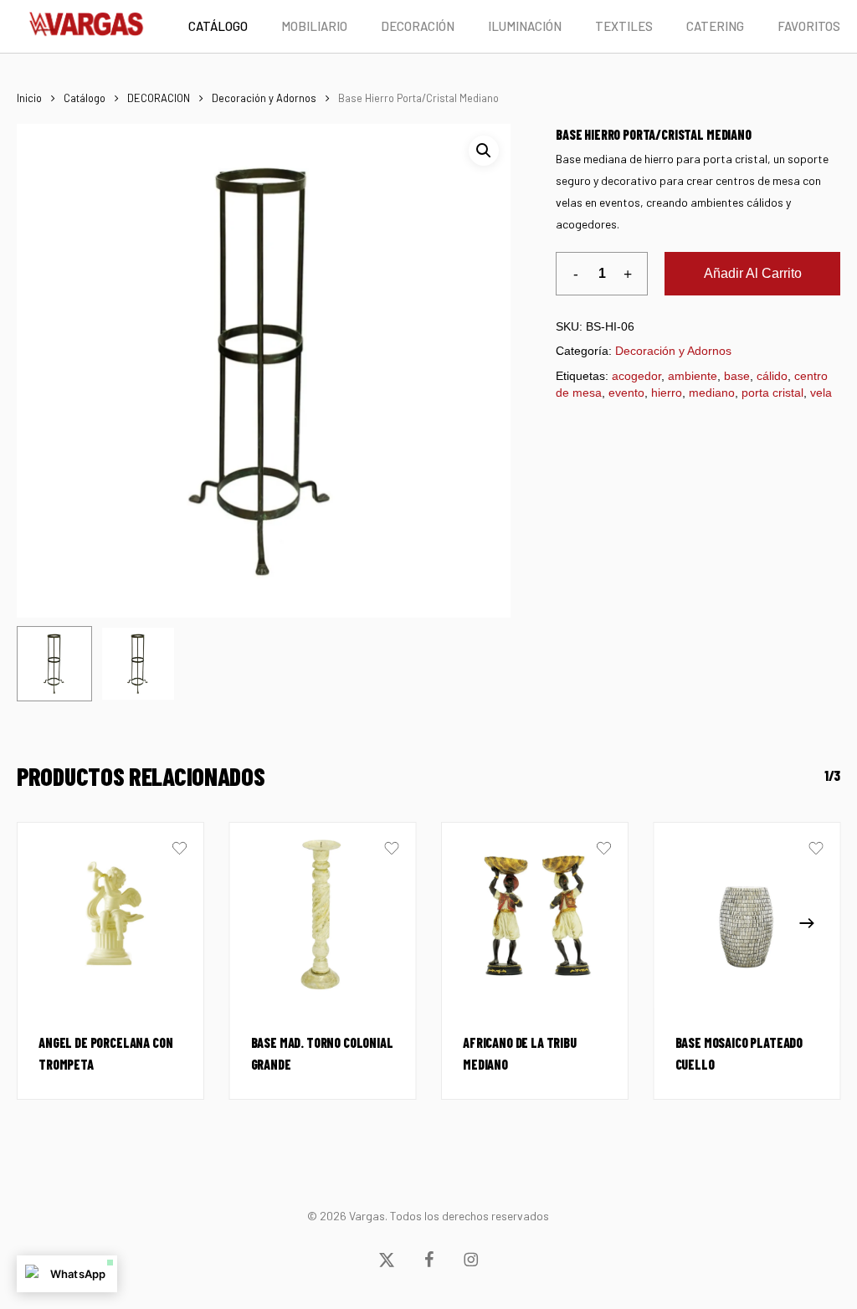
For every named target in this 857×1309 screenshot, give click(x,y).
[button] (484, 151)
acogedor (636, 375)
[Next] (807, 923)
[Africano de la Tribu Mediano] (535, 916)
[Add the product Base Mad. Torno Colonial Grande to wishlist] (391, 850)
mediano (712, 392)
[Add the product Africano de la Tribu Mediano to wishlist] (604, 850)
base (737, 375)
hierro (666, 392)
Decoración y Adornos (264, 98)
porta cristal (772, 392)
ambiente (692, 375)
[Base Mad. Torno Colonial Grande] (323, 916)
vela (821, 392)
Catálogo (84, 98)
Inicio (29, 98)
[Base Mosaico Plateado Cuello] (747, 916)
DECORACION (158, 98)
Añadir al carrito (753, 273)
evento (626, 392)
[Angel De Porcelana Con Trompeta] (110, 916)
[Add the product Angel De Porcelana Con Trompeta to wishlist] (179, 850)
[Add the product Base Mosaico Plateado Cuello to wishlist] (815, 850)
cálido (772, 375)
